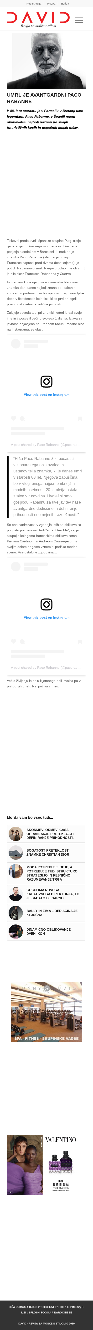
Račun (65, 3)
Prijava (51, 3)
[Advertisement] (46, 180)
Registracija (33, 3)
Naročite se (63, 1312)
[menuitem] (34, 3)
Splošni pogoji (40, 1312)
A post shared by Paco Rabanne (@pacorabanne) (48, 445)
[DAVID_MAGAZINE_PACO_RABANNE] (46, 61)
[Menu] (79, 20)
